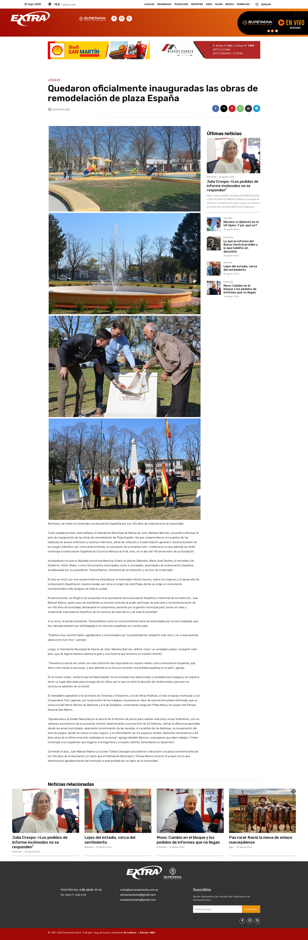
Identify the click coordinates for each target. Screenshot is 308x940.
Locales (54, 80)
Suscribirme (251, 909)
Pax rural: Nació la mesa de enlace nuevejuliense (260, 840)
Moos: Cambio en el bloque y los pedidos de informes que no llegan (240, 289)
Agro (231, 847)
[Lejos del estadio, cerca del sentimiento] (214, 269)
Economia (228, 237)
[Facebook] (114, 18)
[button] (262, 4)
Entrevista (211, 177)
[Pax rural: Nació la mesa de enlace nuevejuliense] (262, 811)
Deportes (228, 218)
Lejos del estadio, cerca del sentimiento (240, 268)
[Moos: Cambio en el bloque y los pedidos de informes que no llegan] (214, 288)
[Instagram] (121, 18)
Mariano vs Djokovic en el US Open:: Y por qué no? (241, 223)
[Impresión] (248, 108)
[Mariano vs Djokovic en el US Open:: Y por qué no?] (214, 224)
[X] (129, 18)
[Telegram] (256, 108)
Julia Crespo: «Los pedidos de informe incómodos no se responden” (232, 185)
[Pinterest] (232, 108)
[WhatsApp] (240, 108)
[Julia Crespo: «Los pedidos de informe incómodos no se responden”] (233, 155)
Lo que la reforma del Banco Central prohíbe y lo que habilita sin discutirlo (241, 246)
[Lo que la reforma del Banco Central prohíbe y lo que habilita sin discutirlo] (214, 243)
